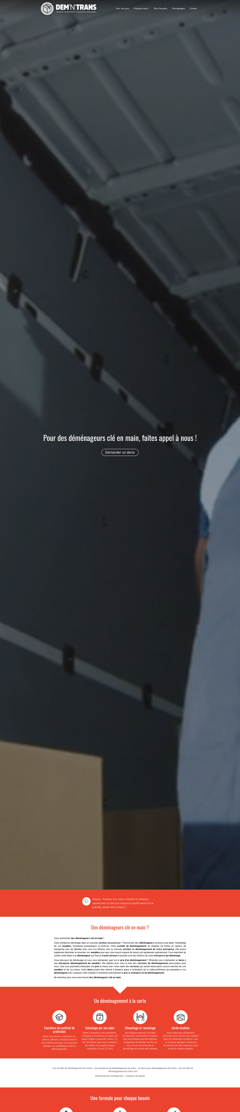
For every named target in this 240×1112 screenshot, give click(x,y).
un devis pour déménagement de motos (157, 1068)
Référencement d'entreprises (109, 1076)
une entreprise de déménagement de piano (115, 1068)
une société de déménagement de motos (72, 1068)
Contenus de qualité (135, 1076)
